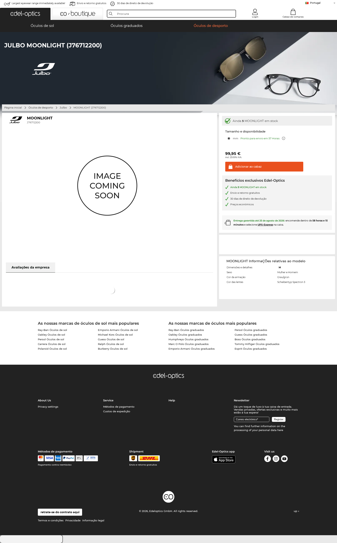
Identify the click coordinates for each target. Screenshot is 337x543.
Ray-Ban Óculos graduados (186, 329)
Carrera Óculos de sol (52, 344)
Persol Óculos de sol (51, 339)
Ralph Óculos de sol (111, 344)
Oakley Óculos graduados (185, 334)
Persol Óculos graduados (251, 329)
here (280, 430)
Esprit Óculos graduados (251, 348)
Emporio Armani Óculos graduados (191, 348)
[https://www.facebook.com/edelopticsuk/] (267, 459)
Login (255, 16)
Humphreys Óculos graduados (188, 339)
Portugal (315, 2)
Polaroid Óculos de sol (52, 348)
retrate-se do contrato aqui (60, 512)
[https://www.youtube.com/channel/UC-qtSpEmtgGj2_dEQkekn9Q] (284, 459)
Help (171, 400)
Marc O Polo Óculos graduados (188, 344)
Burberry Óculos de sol (113, 348)
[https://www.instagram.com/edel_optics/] (276, 459)
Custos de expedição (116, 411)
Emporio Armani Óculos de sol (118, 329)
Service (108, 400)
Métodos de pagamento (118, 406)
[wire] (91, 458)
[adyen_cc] (41, 458)
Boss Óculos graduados (250, 339)
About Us (44, 400)
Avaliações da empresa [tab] (31, 267)
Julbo (63, 107)
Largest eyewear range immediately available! (38, 3)
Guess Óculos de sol (111, 339)
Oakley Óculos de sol (51, 334)
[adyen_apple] (79, 458)
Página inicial (13, 107)
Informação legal (93, 520)
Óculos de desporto (40, 107)
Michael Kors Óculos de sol (115, 334)
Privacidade (73, 520)
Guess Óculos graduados (251, 334)
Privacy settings (48, 406)
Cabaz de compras (293, 16)
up (296, 511)
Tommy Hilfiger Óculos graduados (257, 344)
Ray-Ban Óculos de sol (52, 329)
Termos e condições (51, 520)
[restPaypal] (68, 458)
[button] (25, 14)
